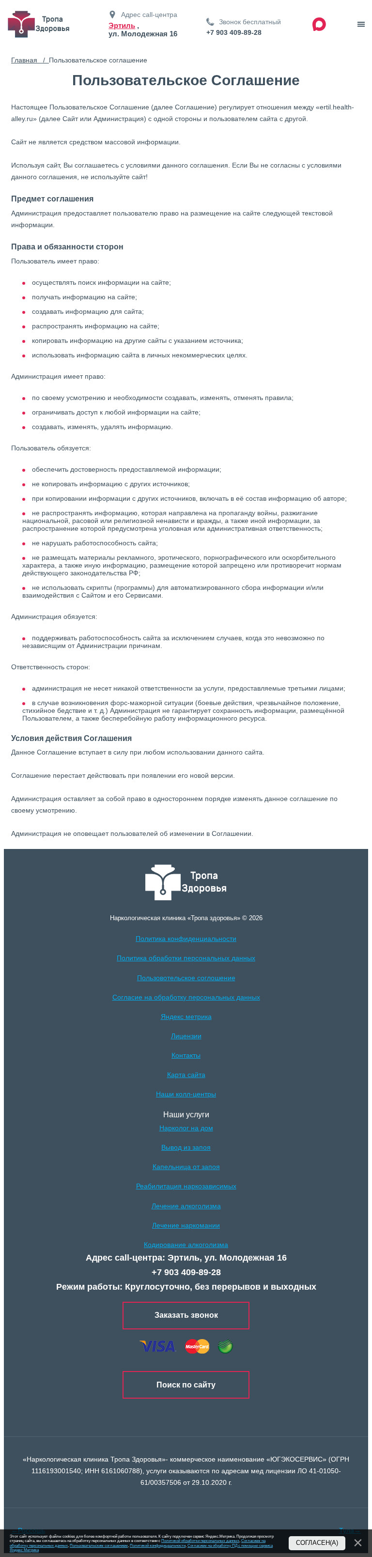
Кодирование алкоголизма (186, 1245)
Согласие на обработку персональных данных (186, 997)
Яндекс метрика (186, 1016)
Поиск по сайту (186, 1385)
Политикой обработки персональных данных (200, 1541)
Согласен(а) (317, 1543)
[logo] (186, 882)
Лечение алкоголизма (186, 1206)
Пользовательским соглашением (99, 1545)
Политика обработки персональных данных (186, 958)
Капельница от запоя (186, 1167)
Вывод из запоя (186, 1147)
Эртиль (121, 25)
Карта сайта (186, 1075)
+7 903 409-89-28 (234, 32)
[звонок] (361, 24)
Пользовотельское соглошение (186, 978)
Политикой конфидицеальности (158, 1545)
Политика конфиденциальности (186, 938)
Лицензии (186, 1036)
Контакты (186, 1055)
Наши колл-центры (186, 1094)
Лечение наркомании (186, 1225)
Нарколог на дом (186, 1128)
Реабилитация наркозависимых (186, 1186)
